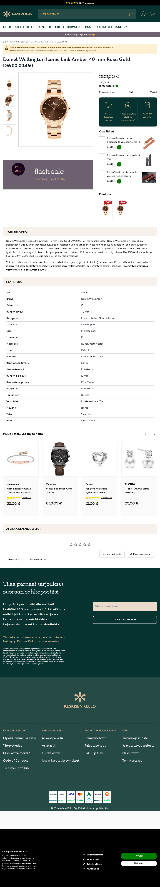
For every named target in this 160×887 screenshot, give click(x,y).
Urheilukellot (25, 27)
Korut (59, 27)
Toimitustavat (132, 761)
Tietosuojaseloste (135, 738)
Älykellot (46, 27)
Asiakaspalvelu (52, 738)
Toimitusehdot (95, 738)
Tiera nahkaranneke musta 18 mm (123, 157)
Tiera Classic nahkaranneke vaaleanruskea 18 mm (122, 174)
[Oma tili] (143, 13)
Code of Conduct (15, 761)
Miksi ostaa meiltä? (16, 753)
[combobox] (87, 14)
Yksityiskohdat (17, 232)
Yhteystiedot (12, 746)
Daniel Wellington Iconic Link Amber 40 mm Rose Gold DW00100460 (38, 42)
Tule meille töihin (16, 768)
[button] (154, 434)
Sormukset (74, 27)
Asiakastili (49, 746)
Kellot (8, 27)
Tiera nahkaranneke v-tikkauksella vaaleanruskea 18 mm (123, 140)
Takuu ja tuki (94, 753)
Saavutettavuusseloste (138, 746)
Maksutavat (130, 753)
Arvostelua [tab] (14, 559)
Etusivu (4, 41)
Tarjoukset (103, 27)
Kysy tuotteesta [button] (113, 554)
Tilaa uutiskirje (124, 620)
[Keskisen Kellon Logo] (18, 13)
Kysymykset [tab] (36, 559)
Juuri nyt (122, 27)
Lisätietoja (14, 282)
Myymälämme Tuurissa (19, 738)
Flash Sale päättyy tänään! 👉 (80, 34)
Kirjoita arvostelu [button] (141, 554)
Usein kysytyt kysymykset (60, 761)
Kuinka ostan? (52, 753)
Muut (89, 27)
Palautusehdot (95, 746)
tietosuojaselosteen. (49, 641)
